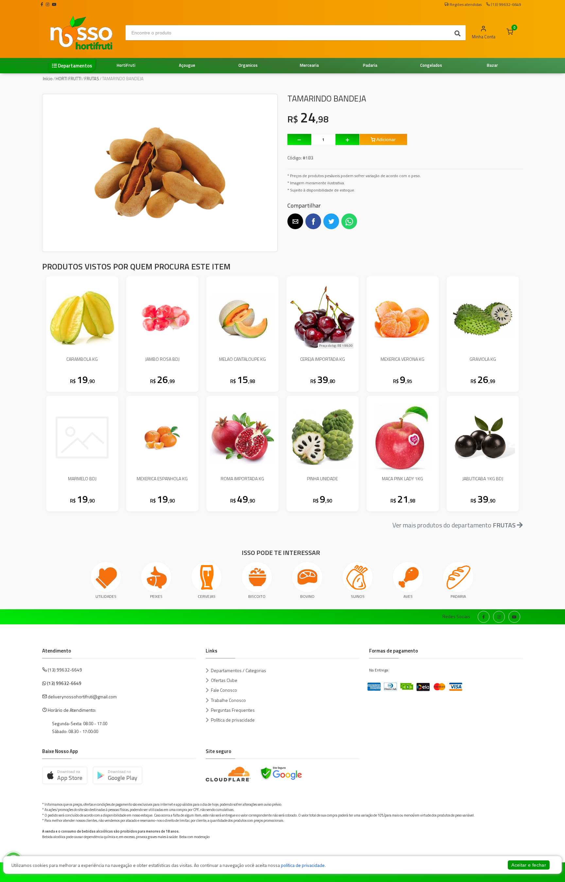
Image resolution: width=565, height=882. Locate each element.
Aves (408, 596)
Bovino (307, 596)
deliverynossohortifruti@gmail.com (82, 696)
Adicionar (385, 139)
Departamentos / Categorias (238, 670)
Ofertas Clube (224, 680)
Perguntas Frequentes (233, 710)
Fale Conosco (224, 690)
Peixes (156, 596)
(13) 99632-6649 (64, 683)
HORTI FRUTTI (68, 78)
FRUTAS (91, 78)
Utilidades (105, 596)
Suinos (358, 596)
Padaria (458, 596)
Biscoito (256, 596)
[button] (295, 221)
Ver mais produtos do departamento (454, 525)
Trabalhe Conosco (228, 700)
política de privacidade (303, 865)
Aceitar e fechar (528, 865)
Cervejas (206, 596)
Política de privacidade (233, 719)
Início (48, 78)
